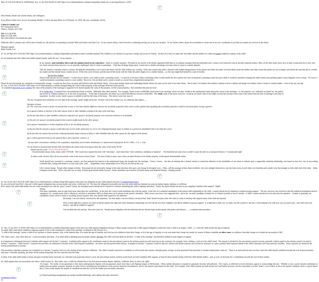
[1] (310, 241)
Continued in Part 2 (8, 278)
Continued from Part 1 (130, 182)
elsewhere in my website (22, 88)
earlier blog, (49, 91)
